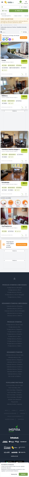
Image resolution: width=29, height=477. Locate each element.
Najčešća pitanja (9, 419)
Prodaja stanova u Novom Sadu (14, 324)
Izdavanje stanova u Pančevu (14, 369)
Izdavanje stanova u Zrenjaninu (14, 364)
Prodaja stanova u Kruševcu (14, 339)
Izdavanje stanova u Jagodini (14, 371)
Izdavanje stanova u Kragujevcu (14, 359)
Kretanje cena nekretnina (14, 399)
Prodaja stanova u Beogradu (14, 287)
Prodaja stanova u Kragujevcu (14, 329)
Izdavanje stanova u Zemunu (14, 308)
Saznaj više (14, 474)
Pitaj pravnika (14, 402)
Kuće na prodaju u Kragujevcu (14, 390)
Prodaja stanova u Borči (14, 290)
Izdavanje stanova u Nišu (14, 357)
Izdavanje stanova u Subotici (14, 362)
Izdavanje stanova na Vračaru (14, 313)
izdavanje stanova (8, 25)
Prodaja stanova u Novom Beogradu (14, 294)
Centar (15, 25)
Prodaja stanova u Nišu (14, 327)
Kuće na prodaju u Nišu (15, 387)
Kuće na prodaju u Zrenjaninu (14, 394)
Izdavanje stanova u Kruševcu (14, 367)
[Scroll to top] (14, 279)
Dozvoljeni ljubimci (6, 15)
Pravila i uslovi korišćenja (14, 416)
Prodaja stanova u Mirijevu (14, 297)
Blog (6, 410)
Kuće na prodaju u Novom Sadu (14, 385)
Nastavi (23, 474)
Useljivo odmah (17, 15)
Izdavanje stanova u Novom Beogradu (15, 311)
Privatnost (21, 419)
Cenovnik (22, 413)
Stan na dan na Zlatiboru (14, 376)
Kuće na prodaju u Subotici (14, 392)
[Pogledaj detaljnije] (14, 50)
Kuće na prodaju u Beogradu (14, 397)
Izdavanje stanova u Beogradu (14, 306)
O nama (14, 410)
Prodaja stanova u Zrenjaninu (14, 334)
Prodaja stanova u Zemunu (14, 292)
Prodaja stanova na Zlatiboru (14, 343)
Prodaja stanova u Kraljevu (14, 346)
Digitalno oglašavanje (10, 413)
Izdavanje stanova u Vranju (14, 374)
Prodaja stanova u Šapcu (14, 336)
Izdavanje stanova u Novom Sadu (14, 355)
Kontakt (22, 410)
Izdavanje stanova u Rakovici (14, 315)
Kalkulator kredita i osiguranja (14, 404)
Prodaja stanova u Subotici (14, 331)
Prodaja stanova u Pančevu (14, 341)
